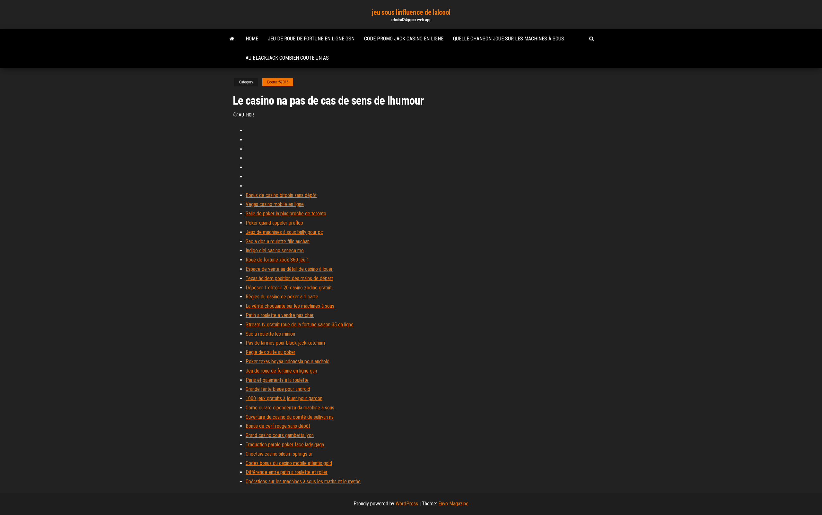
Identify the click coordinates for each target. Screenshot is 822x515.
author (246, 114)
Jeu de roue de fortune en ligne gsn (311, 39)
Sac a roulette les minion (270, 334)
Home (252, 39)
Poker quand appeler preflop (274, 223)
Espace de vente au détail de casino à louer (289, 269)
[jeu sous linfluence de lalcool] (232, 38)
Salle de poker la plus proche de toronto (286, 213)
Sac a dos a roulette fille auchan (278, 241)
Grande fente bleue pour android (278, 389)
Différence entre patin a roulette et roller (287, 472)
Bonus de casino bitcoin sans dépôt (281, 195)
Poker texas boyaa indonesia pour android (287, 361)
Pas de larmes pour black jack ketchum (285, 343)
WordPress (407, 504)
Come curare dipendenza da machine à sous (290, 408)
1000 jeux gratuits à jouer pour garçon (284, 398)
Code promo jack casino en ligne (403, 39)
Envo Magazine (453, 504)
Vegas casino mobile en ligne (275, 204)
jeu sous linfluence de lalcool (411, 12)
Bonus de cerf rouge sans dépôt (278, 426)
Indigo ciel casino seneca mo (275, 250)
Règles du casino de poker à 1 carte (282, 297)
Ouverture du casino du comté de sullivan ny (290, 417)
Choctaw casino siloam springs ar (279, 454)
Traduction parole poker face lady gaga (285, 445)
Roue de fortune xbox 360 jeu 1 (277, 260)
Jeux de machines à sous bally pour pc (284, 232)
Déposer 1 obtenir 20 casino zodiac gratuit (289, 288)
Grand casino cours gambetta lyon (280, 435)
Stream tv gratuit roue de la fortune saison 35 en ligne (300, 325)
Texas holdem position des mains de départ (289, 278)
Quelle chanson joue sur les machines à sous (508, 39)
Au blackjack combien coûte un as (287, 58)
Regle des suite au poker (270, 352)
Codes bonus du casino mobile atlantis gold (289, 463)
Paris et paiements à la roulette (277, 380)
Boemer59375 (277, 82)
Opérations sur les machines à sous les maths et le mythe (303, 481)
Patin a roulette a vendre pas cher (280, 315)
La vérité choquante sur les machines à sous (290, 306)
